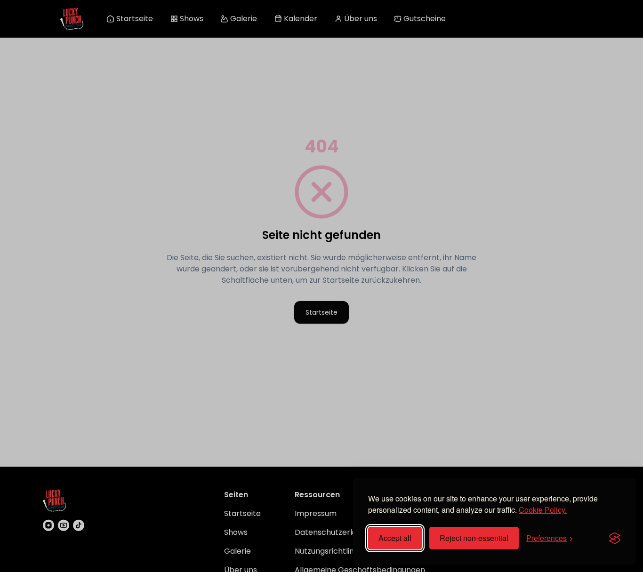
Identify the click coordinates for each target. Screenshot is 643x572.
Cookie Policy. (543, 509)
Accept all (394, 537)
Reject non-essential (474, 537)
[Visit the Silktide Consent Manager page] (614, 538)
